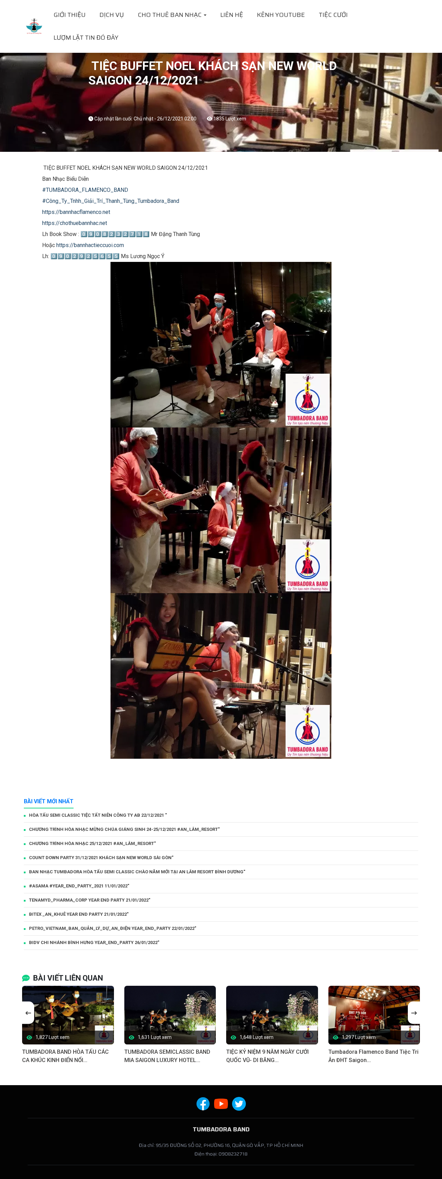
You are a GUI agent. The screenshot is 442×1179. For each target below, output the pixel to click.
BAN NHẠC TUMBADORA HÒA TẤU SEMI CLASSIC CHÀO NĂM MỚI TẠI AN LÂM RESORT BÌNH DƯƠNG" (137, 871)
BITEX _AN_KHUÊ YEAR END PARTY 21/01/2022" (78, 914)
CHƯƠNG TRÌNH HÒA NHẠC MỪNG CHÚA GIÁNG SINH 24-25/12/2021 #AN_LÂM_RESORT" (124, 829)
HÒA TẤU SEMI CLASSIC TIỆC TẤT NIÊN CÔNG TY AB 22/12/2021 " (98, 815)
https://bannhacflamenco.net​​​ (76, 212)
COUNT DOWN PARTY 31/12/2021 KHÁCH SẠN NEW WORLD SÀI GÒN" (101, 857)
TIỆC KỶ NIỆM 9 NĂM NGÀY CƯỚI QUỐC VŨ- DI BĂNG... (267, 1056)
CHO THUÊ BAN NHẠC (170, 15)
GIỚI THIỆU (70, 15)
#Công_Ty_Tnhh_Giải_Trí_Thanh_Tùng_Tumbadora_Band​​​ (110, 201)
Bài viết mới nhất (49, 801)
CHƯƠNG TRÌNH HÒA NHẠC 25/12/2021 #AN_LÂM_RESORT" (92, 843)
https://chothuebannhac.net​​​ (74, 223)
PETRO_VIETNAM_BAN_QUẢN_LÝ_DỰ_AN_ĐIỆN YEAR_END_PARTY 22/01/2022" (112, 928)
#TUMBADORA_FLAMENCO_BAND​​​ (85, 190)
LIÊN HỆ (231, 15)
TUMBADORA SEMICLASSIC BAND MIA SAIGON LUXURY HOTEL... (167, 1056)
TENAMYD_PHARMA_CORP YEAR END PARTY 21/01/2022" (89, 900)
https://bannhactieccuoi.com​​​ (90, 245)
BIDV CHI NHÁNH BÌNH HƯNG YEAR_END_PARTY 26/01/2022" (94, 942)
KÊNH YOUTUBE (281, 15)
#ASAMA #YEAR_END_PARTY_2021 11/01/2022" (79, 885)
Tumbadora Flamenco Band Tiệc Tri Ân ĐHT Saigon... (373, 1056)
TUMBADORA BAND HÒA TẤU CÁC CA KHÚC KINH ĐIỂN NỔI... (65, 1056)
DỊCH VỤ (111, 15)
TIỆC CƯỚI (333, 15)
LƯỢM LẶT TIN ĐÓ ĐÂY (86, 37)
